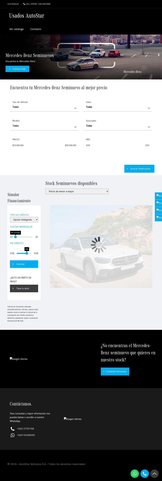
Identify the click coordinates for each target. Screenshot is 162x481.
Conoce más (19, 68)
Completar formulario (116, 371)
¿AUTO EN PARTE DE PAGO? (20, 279)
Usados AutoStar (26, 16)
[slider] (15, 237)
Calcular (20, 264)
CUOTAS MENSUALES (21, 226)
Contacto (35, 29)
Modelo (16, 120)
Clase (88, 102)
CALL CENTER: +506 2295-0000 (37, 4)
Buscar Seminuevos (140, 168)
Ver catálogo (16, 29)
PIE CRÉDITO (16, 243)
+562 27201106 (25, 428)
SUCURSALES (13, 4)
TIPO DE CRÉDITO (19, 215)
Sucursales (91, 120)
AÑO (88, 139)
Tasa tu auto (22, 288)
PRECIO (15, 139)
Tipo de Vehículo (20, 102)
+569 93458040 (26, 435)
